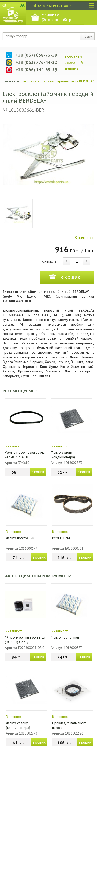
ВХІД (41, 6)
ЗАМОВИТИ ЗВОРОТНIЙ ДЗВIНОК (74, 63)
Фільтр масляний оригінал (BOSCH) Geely (25, 639)
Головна (9, 81)
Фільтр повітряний (20, 538)
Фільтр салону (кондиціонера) (63, 454)
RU (3, 5)
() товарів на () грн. (57, 17)
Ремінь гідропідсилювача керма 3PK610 (25, 454)
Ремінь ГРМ (61, 538)
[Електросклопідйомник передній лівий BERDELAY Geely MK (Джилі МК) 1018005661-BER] (48, 154)
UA (22, 5)
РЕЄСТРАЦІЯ (62, 6)
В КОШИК (38, 472)
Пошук (87, 36)
